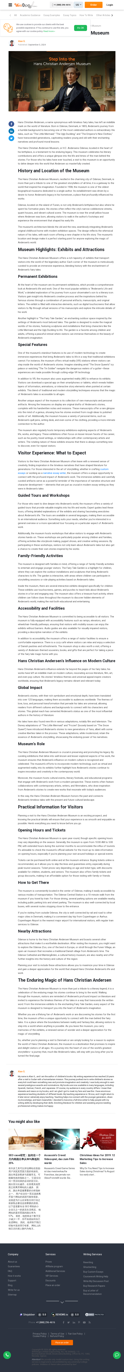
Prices (49, 1261)
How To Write (86, 15)
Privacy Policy (40, 1333)
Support (12, 1280)
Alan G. (21, 1071)
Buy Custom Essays (93, 1271)
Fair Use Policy (75, 1333)
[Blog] (90, 1322)
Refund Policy (57, 1336)
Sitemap (12, 1294)
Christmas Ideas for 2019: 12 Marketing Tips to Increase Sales (97, 1159)
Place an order (53, 1285)
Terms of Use (57, 1333)
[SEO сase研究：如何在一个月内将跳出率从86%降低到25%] (27, 1139)
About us (12, 1261)
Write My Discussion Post (96, 1281)
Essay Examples (52, 15)
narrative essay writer (54, 473)
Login (110, 4)
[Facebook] (11, 124)
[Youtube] (84, 1322)
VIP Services (52, 1276)
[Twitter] (11, 138)
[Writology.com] (25, 4)
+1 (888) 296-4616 (62, 5)
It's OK (80, 27)
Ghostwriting (89, 1267)
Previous (10, 15)
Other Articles (103, 15)
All (15, 15)
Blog (10, 1285)
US (77, 4)
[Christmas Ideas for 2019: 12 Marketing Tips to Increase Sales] (98, 1139)
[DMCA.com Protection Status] (94, 1314)
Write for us (14, 1290)
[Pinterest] (79, 1322)
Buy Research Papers (94, 1286)
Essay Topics (69, 15)
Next (112, 15)
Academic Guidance (30, 15)
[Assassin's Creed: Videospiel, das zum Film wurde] (62, 1139)
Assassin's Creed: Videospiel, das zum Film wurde (59, 1159)
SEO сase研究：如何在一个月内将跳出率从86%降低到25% (25, 1159)
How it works (14, 1276)
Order (93, 4)
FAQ (10, 1271)
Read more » (49, 31)
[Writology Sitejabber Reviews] (27, 1314)
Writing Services (92, 1254)
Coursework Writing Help (95, 1276)
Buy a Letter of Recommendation (92, 1292)
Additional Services (55, 1271)
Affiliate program (54, 1266)
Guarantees (14, 1266)
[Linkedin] (11, 131)
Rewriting (88, 1262)
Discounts (51, 1280)
